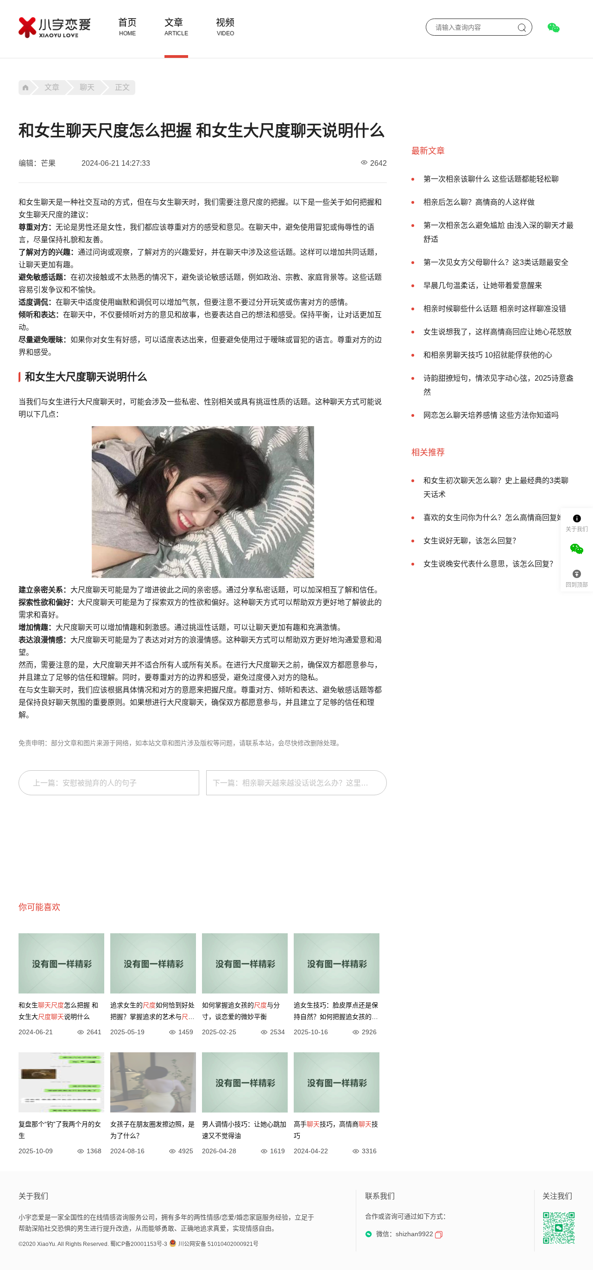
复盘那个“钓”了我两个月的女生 (60, 1129)
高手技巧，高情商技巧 (336, 1129)
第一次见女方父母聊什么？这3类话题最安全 (495, 262)
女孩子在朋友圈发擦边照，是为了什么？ (152, 1129)
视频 (225, 22)
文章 (173, 22)
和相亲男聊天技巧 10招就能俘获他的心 (487, 355)
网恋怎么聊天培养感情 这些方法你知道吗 (491, 415)
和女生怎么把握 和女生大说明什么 (58, 1010)
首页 (127, 22)
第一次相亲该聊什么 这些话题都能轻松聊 (491, 179)
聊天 (87, 87)
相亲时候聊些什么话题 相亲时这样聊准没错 (494, 309)
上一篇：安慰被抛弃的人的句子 (85, 783)
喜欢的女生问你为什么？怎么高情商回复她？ (497, 518)
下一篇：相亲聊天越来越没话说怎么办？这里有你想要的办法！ (300, 783)
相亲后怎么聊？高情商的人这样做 (479, 202)
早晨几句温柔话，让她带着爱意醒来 (482, 285)
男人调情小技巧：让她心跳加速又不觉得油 (244, 1129)
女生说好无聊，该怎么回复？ (471, 541)
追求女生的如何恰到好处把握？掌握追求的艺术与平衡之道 (152, 1012)
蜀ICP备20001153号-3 (138, 1244)
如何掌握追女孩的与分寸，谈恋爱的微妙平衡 (241, 1010)
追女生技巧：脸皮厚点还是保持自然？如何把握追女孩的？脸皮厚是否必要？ (336, 1012)
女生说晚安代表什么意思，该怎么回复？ (490, 564)
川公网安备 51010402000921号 (218, 1244)
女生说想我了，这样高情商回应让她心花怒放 (497, 332)
